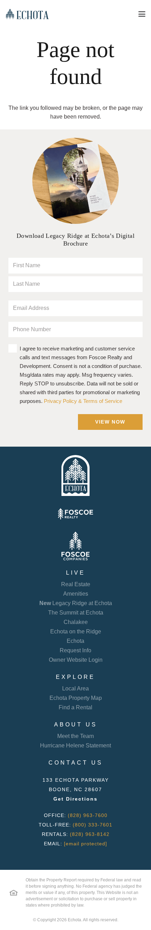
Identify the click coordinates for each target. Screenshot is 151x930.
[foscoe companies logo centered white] (75, 546)
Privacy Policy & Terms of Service (83, 401)
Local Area (75, 688)
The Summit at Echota (75, 613)
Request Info (75, 650)
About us (75, 724)
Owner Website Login (76, 660)
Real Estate (75, 584)
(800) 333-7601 (92, 825)
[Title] (71, 858)
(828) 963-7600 (87, 815)
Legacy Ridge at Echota (75, 603)
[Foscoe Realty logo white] (75, 513)
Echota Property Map (76, 698)
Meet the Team (75, 736)
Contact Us (75, 763)
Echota (75, 641)
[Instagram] (79, 859)
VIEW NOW (110, 422)
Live (75, 573)
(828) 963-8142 (90, 834)
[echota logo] (75, 475)
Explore (75, 677)
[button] (142, 13)
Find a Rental (75, 707)
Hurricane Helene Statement (75, 745)
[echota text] (27, 14)
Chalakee (76, 622)
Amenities (75, 594)
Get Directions (75, 799)
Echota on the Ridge (75, 631)
